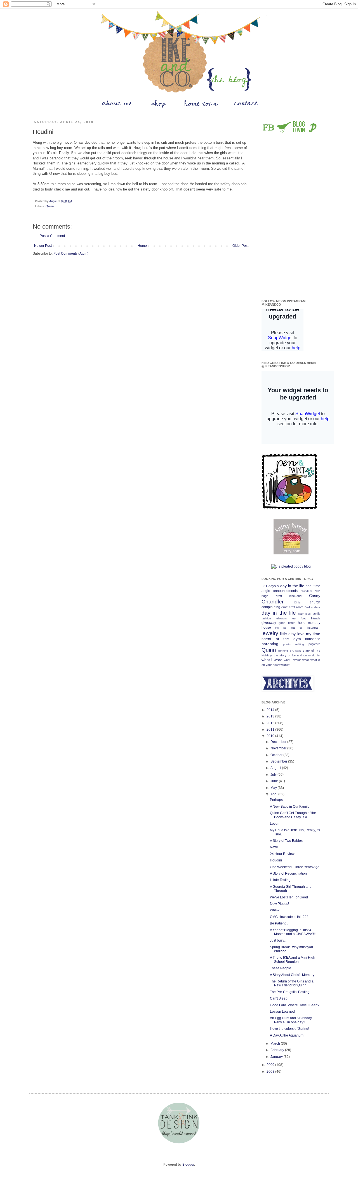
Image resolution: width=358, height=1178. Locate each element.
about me (313, 586)
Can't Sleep (279, 998)
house (266, 627)
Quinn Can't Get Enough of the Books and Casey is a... (293, 815)
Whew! (275, 910)
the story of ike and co (290, 655)
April (274, 794)
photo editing (293, 644)
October (276, 755)
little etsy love (292, 633)
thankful (308, 650)
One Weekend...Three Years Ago (294, 867)
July (273, 775)
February (277, 1050)
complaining (271, 607)
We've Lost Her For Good (289, 897)
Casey (314, 595)
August (276, 768)
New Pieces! (279, 904)
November (278, 748)
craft (284, 607)
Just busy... (278, 940)
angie (266, 591)
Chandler (273, 602)
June (274, 781)
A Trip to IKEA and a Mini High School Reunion (292, 959)
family (316, 613)
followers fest (285, 618)
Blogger (188, 1165)
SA (292, 650)
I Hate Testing (280, 880)
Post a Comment (52, 236)
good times (287, 622)
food (304, 618)
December (278, 742)
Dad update (312, 607)
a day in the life (290, 586)
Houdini (276, 860)
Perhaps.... (278, 800)
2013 (271, 716)
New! (274, 847)
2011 (271, 729)
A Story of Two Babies (286, 841)
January (277, 1057)
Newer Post (43, 246)
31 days (269, 586)
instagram (313, 627)
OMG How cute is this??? (289, 917)
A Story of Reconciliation (288, 873)
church (315, 602)
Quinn (50, 206)
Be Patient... (279, 923)
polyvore (314, 644)
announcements (285, 591)
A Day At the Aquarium (286, 1035)
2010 (271, 736)
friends (315, 618)
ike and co (293, 627)
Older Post (240, 246)
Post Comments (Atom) (70, 253)
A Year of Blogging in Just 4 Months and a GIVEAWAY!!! (292, 932)
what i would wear (296, 660)
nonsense (312, 639)
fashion (266, 618)
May (274, 788)
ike (277, 627)
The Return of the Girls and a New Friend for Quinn (292, 983)
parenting (270, 644)
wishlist (285, 664)
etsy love (304, 613)
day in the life (279, 613)
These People (280, 968)
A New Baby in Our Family (289, 806)
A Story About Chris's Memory (292, 975)
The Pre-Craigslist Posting (290, 992)
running (283, 650)
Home (142, 246)
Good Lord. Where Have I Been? (294, 1005)
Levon (274, 824)
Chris (297, 602)
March (275, 1043)
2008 (271, 1072)
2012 (271, 723)
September (279, 761)
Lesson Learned (282, 1012)
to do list (314, 655)
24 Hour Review (282, 854)
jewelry (270, 633)
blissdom (306, 591)
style (298, 650)
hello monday (309, 623)
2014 (271, 710)
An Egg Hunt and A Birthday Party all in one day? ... (291, 1020)
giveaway (269, 623)
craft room (296, 607)
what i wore (272, 659)
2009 (271, 1065)
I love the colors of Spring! (289, 1029)
